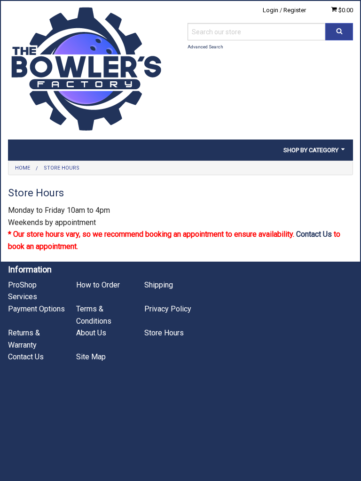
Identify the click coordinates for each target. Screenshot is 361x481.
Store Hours (164, 332)
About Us (91, 332)
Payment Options (36, 308)
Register (294, 10)
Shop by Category (311, 150)
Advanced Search (205, 46)
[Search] (339, 31)
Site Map (91, 356)
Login (270, 10)
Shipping (158, 284)
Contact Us (314, 234)
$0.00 (345, 10)
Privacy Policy (167, 308)
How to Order (98, 284)
